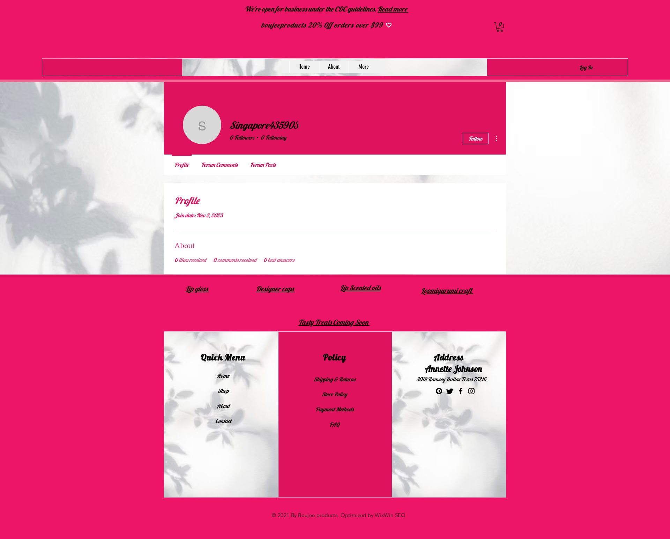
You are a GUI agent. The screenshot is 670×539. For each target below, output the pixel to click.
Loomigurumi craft (447, 290)
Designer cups (275, 288)
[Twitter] (450, 391)
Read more (393, 9)
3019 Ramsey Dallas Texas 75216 (451, 379)
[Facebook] (460, 391)
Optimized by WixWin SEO (373, 515)
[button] (500, 27)
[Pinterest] (439, 391)
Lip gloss (197, 288)
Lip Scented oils (360, 287)
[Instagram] (471, 391)
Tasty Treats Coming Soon (334, 322)
